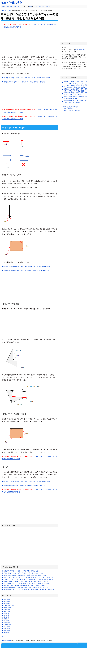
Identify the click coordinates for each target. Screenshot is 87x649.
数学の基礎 (8, 10)
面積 (30, 6)
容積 (15, 6)
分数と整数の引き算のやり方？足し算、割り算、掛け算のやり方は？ (23, 573)
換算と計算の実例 (12, 2)
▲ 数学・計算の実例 (68, 109)
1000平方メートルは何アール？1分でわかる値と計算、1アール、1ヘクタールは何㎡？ (28, 577)
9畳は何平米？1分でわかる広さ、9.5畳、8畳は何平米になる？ (21, 571)
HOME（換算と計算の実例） (70, 107)
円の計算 (6, 614)
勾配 (39, 6)
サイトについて (46, 6)
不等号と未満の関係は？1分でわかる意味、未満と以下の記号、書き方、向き (26, 587)
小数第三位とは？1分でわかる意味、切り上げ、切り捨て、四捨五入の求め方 (26, 581)
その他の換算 (7, 624)
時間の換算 (7, 630)
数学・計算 (9, 6)
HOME (3, 6)
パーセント (21, 6)
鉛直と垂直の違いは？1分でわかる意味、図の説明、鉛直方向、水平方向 (24, 82)
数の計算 (6, 616)
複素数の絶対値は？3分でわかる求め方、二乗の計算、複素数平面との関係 (25, 575)
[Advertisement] (29, 42)
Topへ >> (5, 637)
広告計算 (6, 618)
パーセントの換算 (9, 605)
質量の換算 (7, 622)
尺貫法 (35, 6)
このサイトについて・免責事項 (71, 110)
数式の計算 (7, 626)
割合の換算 (7, 628)
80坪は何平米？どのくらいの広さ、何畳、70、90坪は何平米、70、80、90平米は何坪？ (29, 589)
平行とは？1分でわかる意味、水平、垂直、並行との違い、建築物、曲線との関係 (26, 78)
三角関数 (6, 620)
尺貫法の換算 (7, 607)
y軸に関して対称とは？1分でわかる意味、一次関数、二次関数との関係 (24, 585)
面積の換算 (7, 601)
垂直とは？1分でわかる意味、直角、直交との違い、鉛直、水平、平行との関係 (26, 270)
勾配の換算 (7, 610)
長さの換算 (7, 599)
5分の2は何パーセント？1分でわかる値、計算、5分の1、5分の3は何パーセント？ (27, 583)
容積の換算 (7, 603)
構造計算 (6, 632)
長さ (26, 6)
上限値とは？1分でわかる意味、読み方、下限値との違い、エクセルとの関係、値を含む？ (29, 579)
